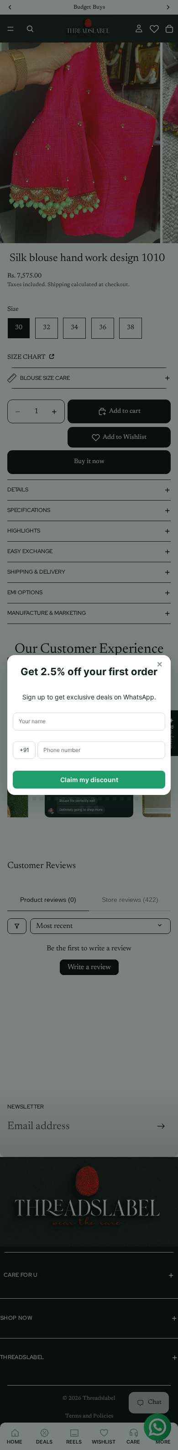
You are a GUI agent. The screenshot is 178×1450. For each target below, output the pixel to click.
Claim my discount (89, 780)
